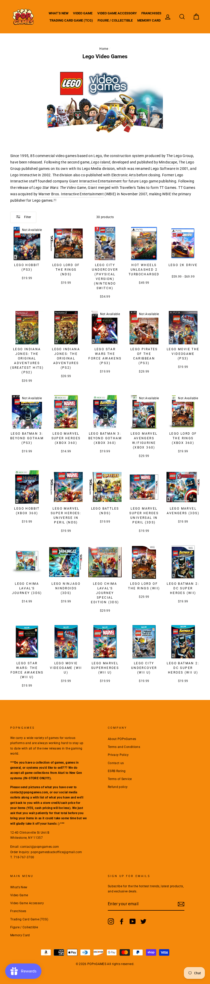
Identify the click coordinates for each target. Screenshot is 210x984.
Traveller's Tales (132, 188)
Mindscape (168, 162)
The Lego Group (179, 156)
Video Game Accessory (117, 13)
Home (103, 49)
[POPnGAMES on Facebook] (122, 921)
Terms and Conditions (124, 747)
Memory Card (149, 20)
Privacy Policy (118, 755)
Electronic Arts (123, 175)
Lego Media (91, 169)
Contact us (116, 763)
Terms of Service (120, 779)
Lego (97, 156)
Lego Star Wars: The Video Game (60, 188)
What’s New (58, 13)
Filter (27, 217)
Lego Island (100, 162)
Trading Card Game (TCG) (71, 20)
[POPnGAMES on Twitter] (143, 921)
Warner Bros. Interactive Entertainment (71, 194)
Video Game (82, 13)
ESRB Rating (117, 771)
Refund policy (118, 787)
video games (66, 156)
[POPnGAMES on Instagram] (111, 921)
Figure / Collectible (115, 20)
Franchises (151, 13)
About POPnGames (122, 739)
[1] (55, 200)
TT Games (168, 188)
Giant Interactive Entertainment (95, 181)
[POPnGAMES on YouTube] (133, 921)
